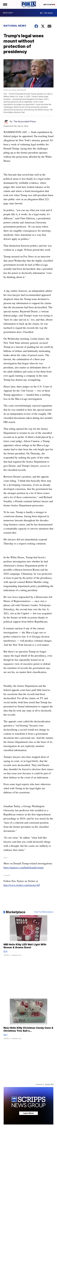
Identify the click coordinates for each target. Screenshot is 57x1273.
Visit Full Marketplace (43, 912)
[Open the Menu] (5, 4)
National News (15, 25)
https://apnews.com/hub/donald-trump (24, 867)
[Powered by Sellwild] (49, 1084)
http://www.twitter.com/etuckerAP (22, 885)
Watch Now (48, 4)
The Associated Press (24, 121)
